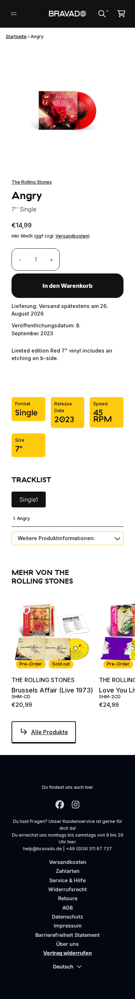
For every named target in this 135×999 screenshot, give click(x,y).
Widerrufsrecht (67, 889)
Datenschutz (67, 916)
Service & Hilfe (67, 880)
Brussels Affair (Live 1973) (52, 690)
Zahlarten (68, 871)
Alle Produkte (49, 732)
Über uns (67, 944)
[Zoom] (67, 102)
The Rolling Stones (32, 182)
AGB (67, 907)
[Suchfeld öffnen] (101, 14)
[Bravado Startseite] (67, 13)
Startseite (16, 36)
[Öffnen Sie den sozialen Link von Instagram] (76, 804)
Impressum (68, 925)
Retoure (67, 898)
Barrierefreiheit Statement (67, 935)
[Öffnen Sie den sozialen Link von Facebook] (60, 804)
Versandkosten (71, 236)
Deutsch (63, 966)
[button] (67, 538)
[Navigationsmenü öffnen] (14, 14)
